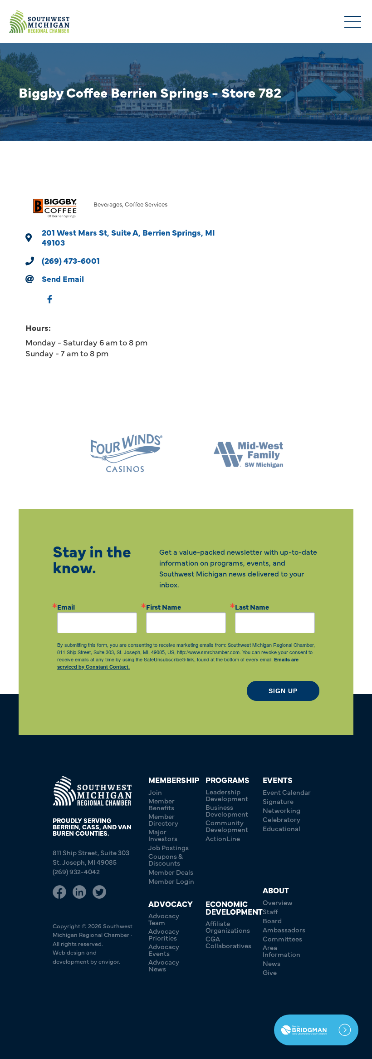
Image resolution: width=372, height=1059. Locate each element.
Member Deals (170, 871)
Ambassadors (284, 929)
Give (270, 972)
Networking (281, 810)
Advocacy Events (163, 949)
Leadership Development (227, 795)
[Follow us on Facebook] (59, 892)
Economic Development (234, 907)
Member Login (171, 880)
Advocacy (170, 903)
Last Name (252, 606)
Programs (228, 779)
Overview (278, 902)
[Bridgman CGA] (316, 1030)
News (271, 963)
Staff (270, 911)
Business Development (227, 810)
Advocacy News (163, 965)
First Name (163, 606)
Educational (281, 828)
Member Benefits (161, 804)
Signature (278, 801)
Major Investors (162, 835)
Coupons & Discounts (165, 859)
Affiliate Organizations (228, 926)
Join (155, 791)
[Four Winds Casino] (124, 453)
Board (272, 920)
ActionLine (223, 838)
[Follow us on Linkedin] (79, 892)
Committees (282, 938)
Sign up (283, 691)
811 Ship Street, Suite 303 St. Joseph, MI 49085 (91, 857)
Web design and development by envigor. (86, 956)
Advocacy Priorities (163, 934)
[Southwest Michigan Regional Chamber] (39, 21)
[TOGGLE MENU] (353, 22)
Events (278, 779)
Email (66, 606)
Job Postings (168, 847)
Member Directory (163, 819)
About (276, 890)
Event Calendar (287, 791)
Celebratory (281, 819)
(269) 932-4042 (76, 871)
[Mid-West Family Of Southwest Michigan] (247, 453)
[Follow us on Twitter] (99, 892)
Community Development (227, 825)
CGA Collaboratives (228, 942)
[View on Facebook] (50, 304)
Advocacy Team (163, 919)
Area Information (281, 950)
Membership (173, 779)
